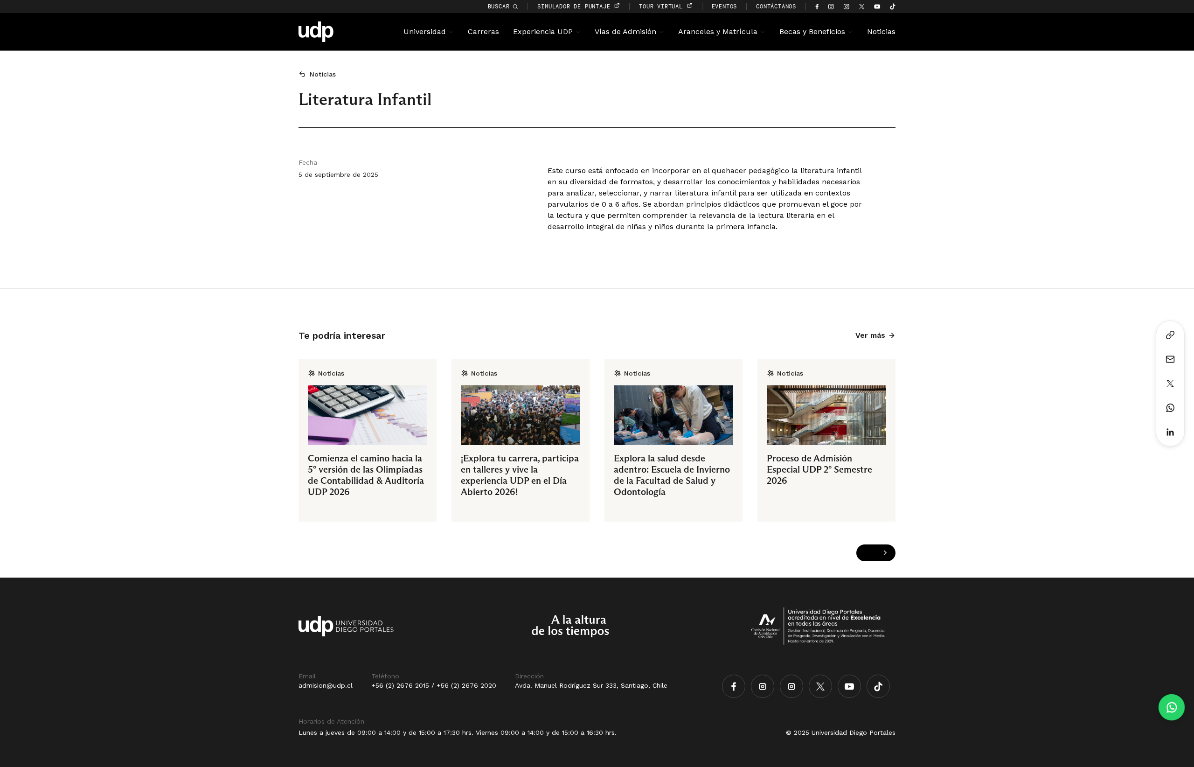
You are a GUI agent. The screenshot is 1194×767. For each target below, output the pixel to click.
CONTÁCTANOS (776, 6)
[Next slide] (885, 553)
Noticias (881, 31)
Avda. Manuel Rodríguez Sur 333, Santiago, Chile (591, 685)
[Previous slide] (867, 553)
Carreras (483, 31)
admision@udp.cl (325, 685)
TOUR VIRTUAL (662, 6)
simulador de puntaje (575, 6)
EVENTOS (724, 6)
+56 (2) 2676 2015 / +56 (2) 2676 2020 (433, 685)
